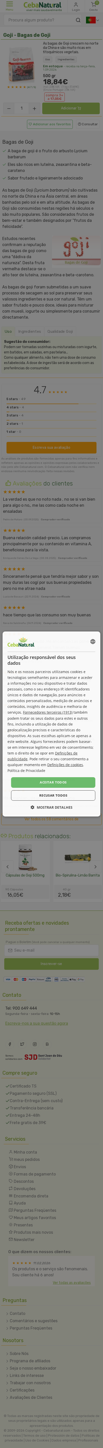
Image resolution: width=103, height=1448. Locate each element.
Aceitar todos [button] (53, 782)
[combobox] (93, 641)
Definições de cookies (65, 764)
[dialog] (51, 724)
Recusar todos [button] (53, 795)
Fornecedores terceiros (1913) (47, 712)
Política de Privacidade (26, 770)
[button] (51, 807)
